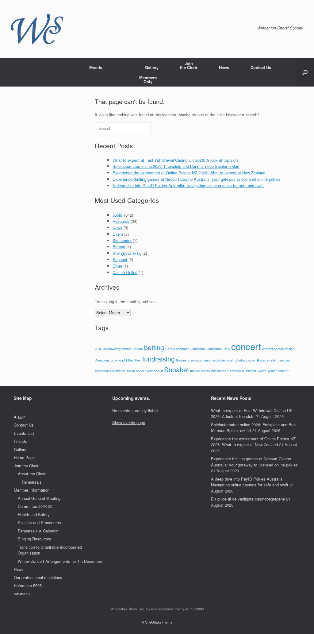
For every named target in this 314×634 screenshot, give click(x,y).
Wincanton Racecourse (228, 371)
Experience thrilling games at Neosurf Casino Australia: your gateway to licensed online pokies (197, 179)
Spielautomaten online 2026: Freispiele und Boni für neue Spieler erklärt (176, 166)
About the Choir (31, 474)
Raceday (263, 360)
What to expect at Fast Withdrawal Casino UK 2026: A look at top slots (176, 160)
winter (262, 371)
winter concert (278, 371)
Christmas (198, 348)
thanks (195, 371)
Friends (20, 441)
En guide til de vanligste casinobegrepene (248, 499)
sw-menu (22, 594)
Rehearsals (32, 482)
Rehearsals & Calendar (38, 531)
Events (95, 67)
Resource (121, 221)
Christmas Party (218, 348)
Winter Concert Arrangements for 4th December (60, 561)
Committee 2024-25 (35, 506)
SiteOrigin (153, 622)
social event (144, 371)
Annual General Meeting (39, 498)
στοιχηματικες (127, 253)
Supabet (120, 259)
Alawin (19, 417)
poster (251, 360)
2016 (98, 348)
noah (230, 360)
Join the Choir (26, 466)
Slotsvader (122, 240)
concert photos (273, 348)
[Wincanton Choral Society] (37, 29)
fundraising (158, 358)
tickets (205, 371)
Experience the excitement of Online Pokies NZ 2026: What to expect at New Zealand (189, 173)
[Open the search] (305, 72)
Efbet (117, 266)
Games (181, 360)
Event (118, 234)
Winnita (251, 371)
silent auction (280, 360)
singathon (102, 371)
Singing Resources (34, 539)
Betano (119, 246)
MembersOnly (148, 79)
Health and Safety (34, 514)
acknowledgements (117, 348)
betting (154, 347)
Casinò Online (125, 272)
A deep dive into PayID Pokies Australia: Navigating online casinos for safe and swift (188, 185)
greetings (194, 360)
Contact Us (261, 67)
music (206, 360)
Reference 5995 (28, 585)
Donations (102, 360)
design (289, 348)
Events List (24, 433)
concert (246, 346)
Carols (170, 348)
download (118, 360)
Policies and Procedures (39, 522)
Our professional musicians (38, 577)
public (118, 215)
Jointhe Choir (188, 65)
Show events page (128, 422)
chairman (183, 348)
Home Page (24, 457)
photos (240, 360)
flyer (138, 360)
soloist (158, 371)
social (131, 371)
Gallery (152, 67)
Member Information (31, 490)
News (224, 67)
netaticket (219, 360)
